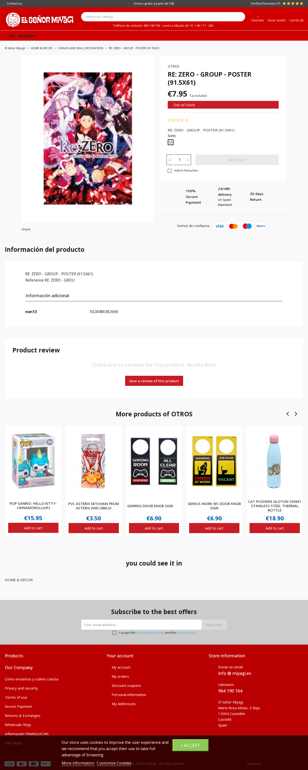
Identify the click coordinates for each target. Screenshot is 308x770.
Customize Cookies (114, 763)
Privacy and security (150, 632)
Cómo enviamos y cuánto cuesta (31, 679)
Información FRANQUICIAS (27, 733)
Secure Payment (18, 706)
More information (78, 763)
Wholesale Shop (18, 724)
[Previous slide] (288, 414)
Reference (34, 280)
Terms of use (16, 697)
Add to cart (237, 159)
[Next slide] (296, 414)
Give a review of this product (154, 380)
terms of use (186, 632)
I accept (190, 745)
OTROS (173, 66)
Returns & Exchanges (22, 715)
